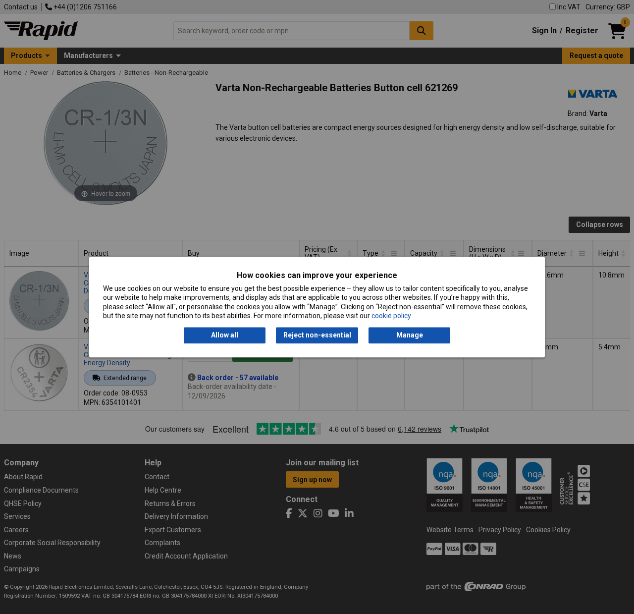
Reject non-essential (317, 335)
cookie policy (391, 316)
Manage (409, 335)
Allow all (224, 335)
